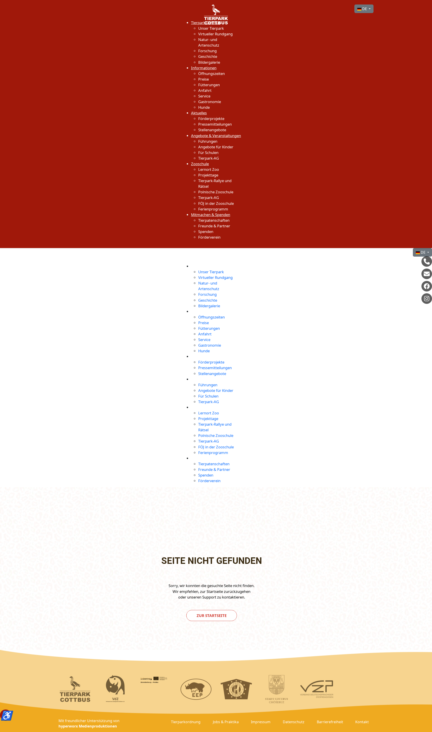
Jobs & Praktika (226, 721)
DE (364, 8)
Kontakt (362, 721)
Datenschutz (293, 721)
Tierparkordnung (185, 721)
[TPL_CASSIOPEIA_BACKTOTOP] (426, 726)
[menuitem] (205, 22)
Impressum (260, 721)
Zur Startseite (212, 615)
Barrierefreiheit (330, 721)
